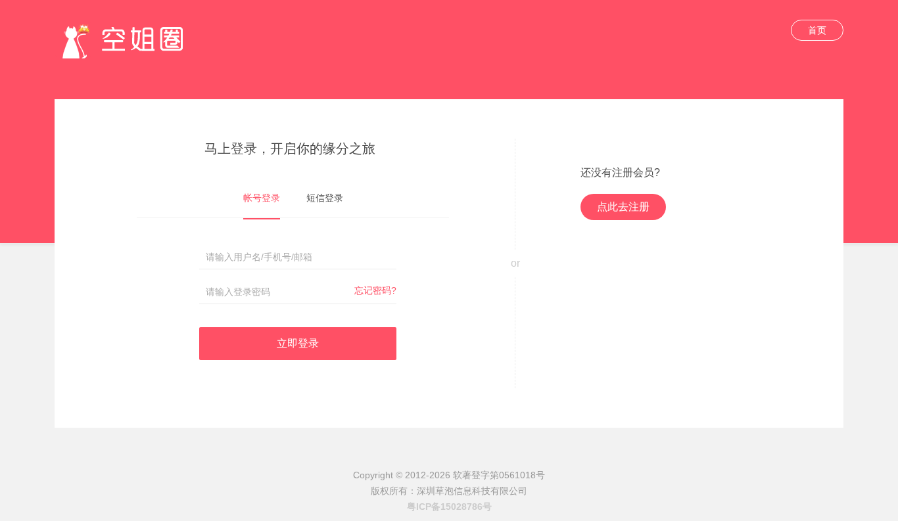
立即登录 (298, 343)
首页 (817, 30)
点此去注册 (623, 206)
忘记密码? (375, 290)
